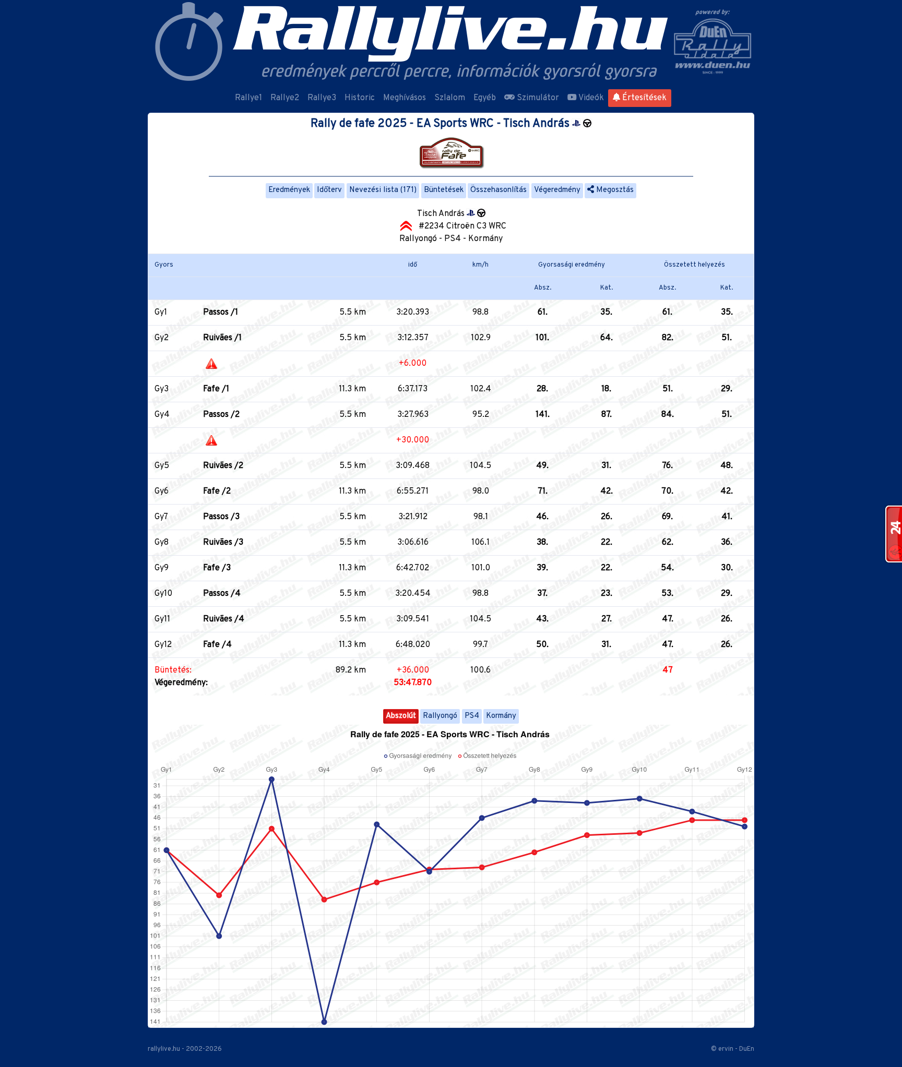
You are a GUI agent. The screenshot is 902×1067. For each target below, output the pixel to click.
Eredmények (289, 190)
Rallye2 (284, 98)
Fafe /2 (217, 491)
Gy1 (161, 312)
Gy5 (162, 466)
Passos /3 (221, 517)
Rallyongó (440, 716)
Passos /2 (221, 415)
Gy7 (161, 517)
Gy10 (163, 594)
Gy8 (162, 542)
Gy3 (162, 389)
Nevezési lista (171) (383, 190)
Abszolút (401, 716)
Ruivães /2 (223, 466)
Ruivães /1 (222, 338)
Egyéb (484, 98)
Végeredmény (557, 190)
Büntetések (444, 190)
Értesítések (643, 98)
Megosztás (614, 190)
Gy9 (162, 568)
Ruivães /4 (223, 619)
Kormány (501, 716)
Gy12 (163, 645)
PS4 (472, 716)
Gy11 (162, 619)
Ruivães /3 (223, 542)
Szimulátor (537, 98)
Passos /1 (220, 312)
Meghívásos (404, 98)
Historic (360, 98)
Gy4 (162, 415)
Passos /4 (222, 594)
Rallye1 (248, 98)
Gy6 (162, 491)
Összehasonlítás (498, 190)
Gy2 (162, 338)
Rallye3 (321, 98)
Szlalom (449, 98)
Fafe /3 (217, 568)
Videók (590, 98)
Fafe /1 (216, 389)
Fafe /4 (217, 645)
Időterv (329, 190)
